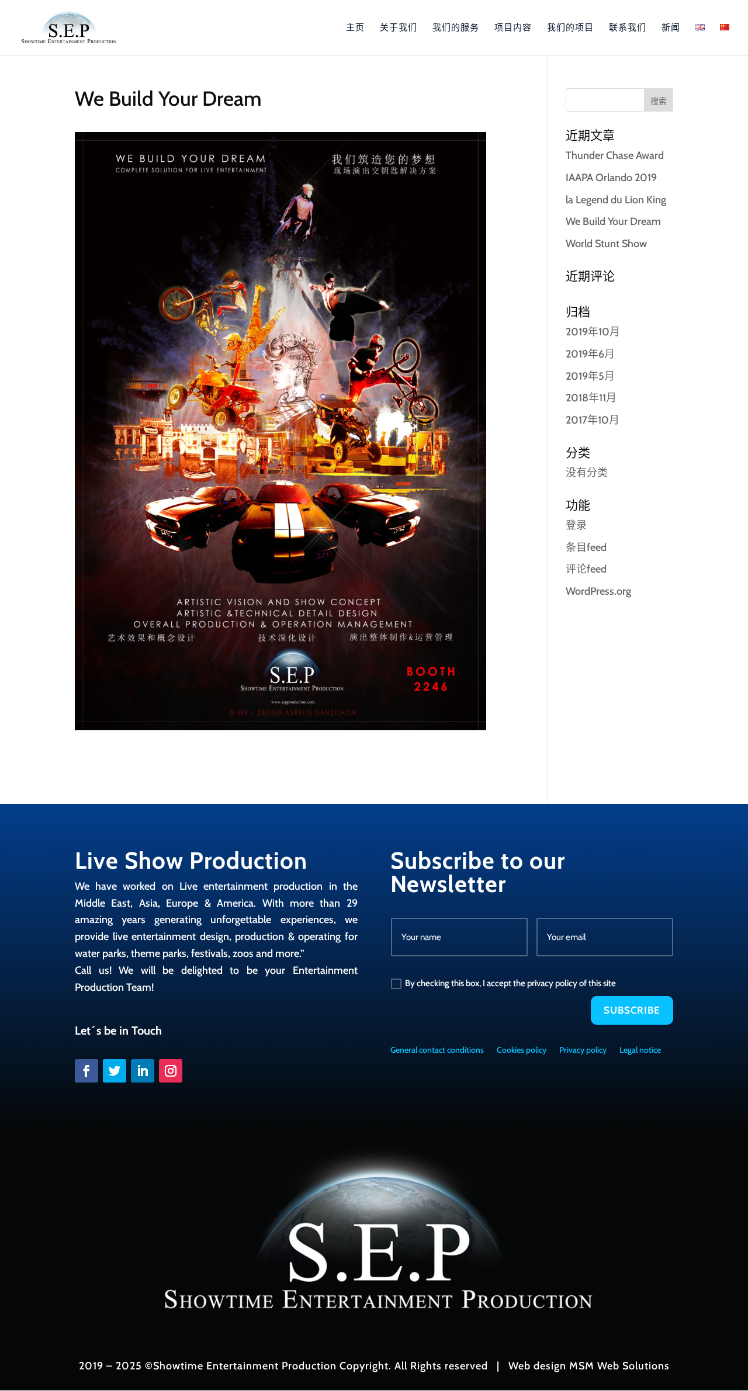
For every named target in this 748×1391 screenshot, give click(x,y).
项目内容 (513, 28)
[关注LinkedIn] (142, 1071)
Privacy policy (583, 1050)
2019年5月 (590, 376)
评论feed (586, 569)
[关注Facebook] (86, 1071)
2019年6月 (590, 354)
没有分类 (587, 472)
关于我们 (398, 28)
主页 (355, 28)
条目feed (586, 547)
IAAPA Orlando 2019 (611, 177)
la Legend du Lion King (616, 199)
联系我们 (627, 28)
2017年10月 (592, 420)
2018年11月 (591, 397)
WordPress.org (598, 591)
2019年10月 (593, 331)
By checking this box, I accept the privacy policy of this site (510, 983)
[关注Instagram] (170, 1071)
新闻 (671, 28)
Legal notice (640, 1050)
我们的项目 (570, 28)
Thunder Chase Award (615, 155)
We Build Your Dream (613, 221)
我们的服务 (455, 28)
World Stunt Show (606, 243)
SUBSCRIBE (632, 1010)
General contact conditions (437, 1050)
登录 (576, 525)
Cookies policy (521, 1050)
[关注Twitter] (114, 1071)
